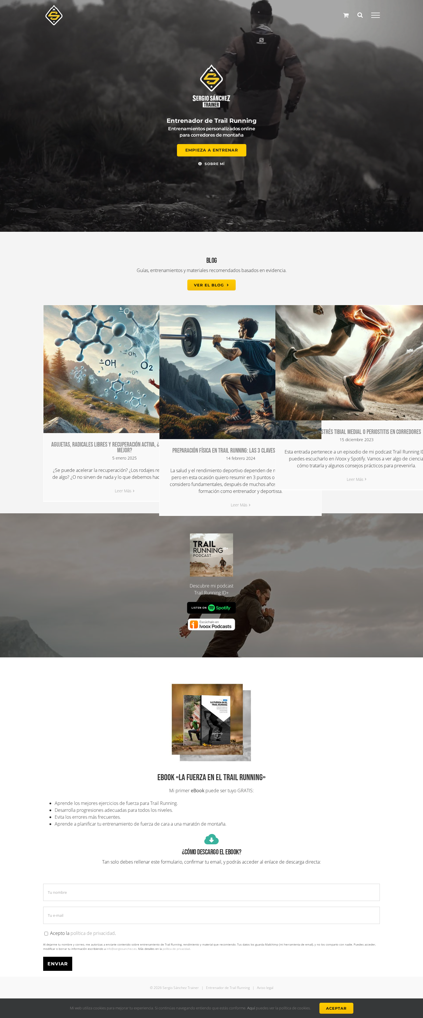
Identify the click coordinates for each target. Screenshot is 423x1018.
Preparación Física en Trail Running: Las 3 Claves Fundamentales (240, 451)
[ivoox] (211, 619)
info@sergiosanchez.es (121, 949)
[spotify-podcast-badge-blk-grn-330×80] (211, 604)
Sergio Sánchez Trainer (181, 987)
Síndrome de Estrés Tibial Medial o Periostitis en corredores (356, 432)
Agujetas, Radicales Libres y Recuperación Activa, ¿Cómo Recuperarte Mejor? (124, 447)
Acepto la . (82, 933)
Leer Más (123, 490)
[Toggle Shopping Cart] (346, 15)
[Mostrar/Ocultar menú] (375, 15)
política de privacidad (92, 933)
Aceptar (336, 1008)
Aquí (251, 1008)
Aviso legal (265, 987)
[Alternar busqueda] (360, 15)
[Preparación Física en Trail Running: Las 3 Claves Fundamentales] (240, 372)
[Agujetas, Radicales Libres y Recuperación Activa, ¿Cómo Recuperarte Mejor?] (124, 369)
